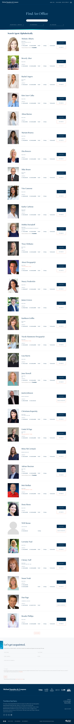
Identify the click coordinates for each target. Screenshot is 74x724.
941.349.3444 (33, 400)
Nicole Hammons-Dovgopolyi (33, 336)
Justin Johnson (27, 393)
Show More (37, 633)
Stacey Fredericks (28, 281)
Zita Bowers (26, 151)
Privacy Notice (10, 721)
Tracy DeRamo (27, 244)
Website (62, 47)
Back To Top (67, 708)
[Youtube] (11, 715)
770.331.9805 (25, 231)
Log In (63, 2)
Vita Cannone (27, 188)
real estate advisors (6, 707)
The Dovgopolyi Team (26, 266)
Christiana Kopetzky (30, 411)
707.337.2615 (25, 363)
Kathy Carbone (27, 206)
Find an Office (67, 702)
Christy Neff (26, 560)
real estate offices (25, 705)
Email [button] (39, 45)
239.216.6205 (25, 103)
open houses (27, 710)
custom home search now (7, 711)
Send (5, 676)
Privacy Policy (21, 671)
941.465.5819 (25, 159)
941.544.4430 (25, 623)
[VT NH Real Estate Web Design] (68, 721)
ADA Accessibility (25, 721)
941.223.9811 (25, 121)
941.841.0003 (58, 2)
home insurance (19, 710)
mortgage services (33, 708)
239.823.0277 (25, 289)
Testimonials (52, 45)
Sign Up (67, 2)
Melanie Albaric (28, 38)
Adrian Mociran (28, 466)
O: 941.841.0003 (67, 701)
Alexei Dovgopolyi (29, 262)
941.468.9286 (25, 585)
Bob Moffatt (26, 485)
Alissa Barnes (27, 114)
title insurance (5, 710)
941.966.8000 (33, 45)
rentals (28, 708)
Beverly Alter (27, 58)
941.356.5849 (25, 270)
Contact (69, 699)
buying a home (18, 708)
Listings (45, 45)
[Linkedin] (9, 715)
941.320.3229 (25, 177)
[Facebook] (4, 715)
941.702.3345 (25, 605)
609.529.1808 (25, 400)
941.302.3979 (25, 326)
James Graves (27, 300)
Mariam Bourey (28, 132)
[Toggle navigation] (71, 2)
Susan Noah (26, 578)
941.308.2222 (25, 531)
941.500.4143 (25, 419)
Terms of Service (21, 679)
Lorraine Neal (27, 541)
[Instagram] (6, 715)
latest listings (32, 710)
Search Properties (61, 400)
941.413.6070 (25, 456)
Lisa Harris (26, 355)
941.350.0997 (25, 549)
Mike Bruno (26, 169)
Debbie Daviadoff (28, 224)
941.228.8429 (25, 214)
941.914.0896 (25, 568)
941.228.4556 (25, 66)
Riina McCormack (29, 448)
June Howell (26, 373)
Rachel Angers (27, 76)
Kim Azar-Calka (28, 95)
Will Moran (26, 523)
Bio (61, 43)
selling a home (24, 708)
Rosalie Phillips (27, 616)
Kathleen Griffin (28, 318)
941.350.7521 (25, 380)
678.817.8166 (25, 307)
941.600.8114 (25, 140)
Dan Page (25, 597)
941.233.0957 (25, 45)
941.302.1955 (25, 438)
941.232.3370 (25, 493)
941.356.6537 (25, 84)
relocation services (12, 710)
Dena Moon (26, 504)
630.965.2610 (25, 196)
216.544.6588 (25, 512)
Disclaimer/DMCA (17, 721)
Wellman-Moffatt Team (27, 434)
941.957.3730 (33, 605)
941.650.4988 (25, 252)
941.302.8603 (25, 473)
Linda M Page (27, 429)
